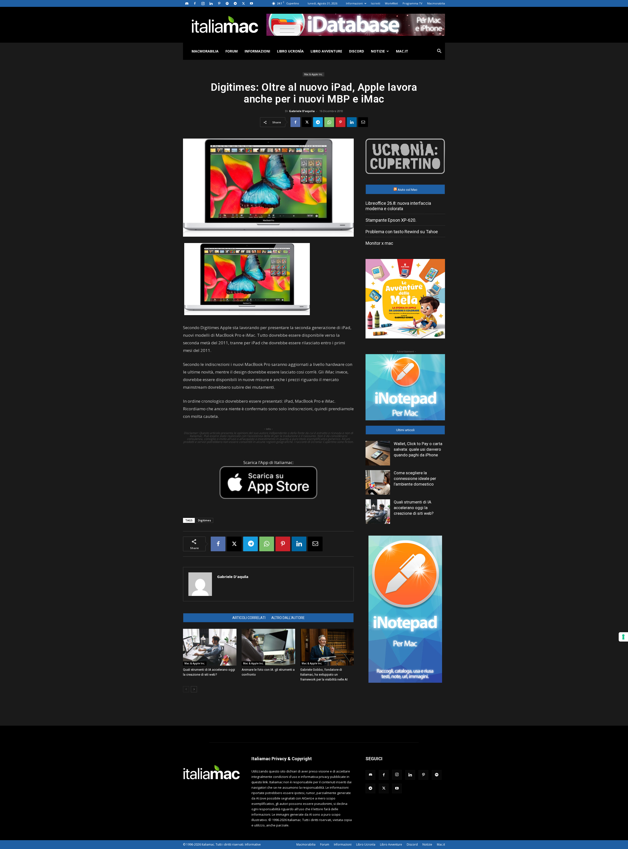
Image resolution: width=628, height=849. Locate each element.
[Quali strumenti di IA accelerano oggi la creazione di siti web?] (209, 647)
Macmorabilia (436, 3)
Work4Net (391, 3)
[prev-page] (186, 689)
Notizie (378, 51)
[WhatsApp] (329, 122)
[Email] (363, 122)
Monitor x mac (379, 243)
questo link (259, 782)
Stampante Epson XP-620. (391, 220)
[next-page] (194, 689)
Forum (231, 51)
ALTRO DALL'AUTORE (288, 617)
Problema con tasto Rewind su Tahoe (402, 231)
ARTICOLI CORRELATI (248, 617)
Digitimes (204, 520)
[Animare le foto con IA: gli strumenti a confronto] (268, 647)
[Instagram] (203, 3)
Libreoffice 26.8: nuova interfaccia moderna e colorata (398, 206)
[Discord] (186, 3)
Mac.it (402, 51)
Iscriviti (375, 3)
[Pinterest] (219, 3)
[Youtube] (251, 3)
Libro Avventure (326, 51)
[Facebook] (194, 3)
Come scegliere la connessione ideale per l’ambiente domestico (415, 478)
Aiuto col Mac (407, 189)
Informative (253, 844)
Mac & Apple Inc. (313, 74)
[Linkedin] (211, 3)
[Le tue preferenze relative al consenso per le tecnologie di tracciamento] (623, 637)
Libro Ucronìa (290, 51)
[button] (439, 51)
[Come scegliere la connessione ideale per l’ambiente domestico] (378, 482)
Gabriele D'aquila (302, 111)
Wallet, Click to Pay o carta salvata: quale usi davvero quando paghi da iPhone (418, 449)
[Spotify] (227, 3)
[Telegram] (235, 3)
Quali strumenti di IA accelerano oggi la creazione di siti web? (413, 508)
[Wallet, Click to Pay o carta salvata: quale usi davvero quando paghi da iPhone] (378, 453)
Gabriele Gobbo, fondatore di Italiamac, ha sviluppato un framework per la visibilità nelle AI (324, 674)
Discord (356, 51)
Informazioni (354, 3)
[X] (243, 3)
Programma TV (412, 3)
